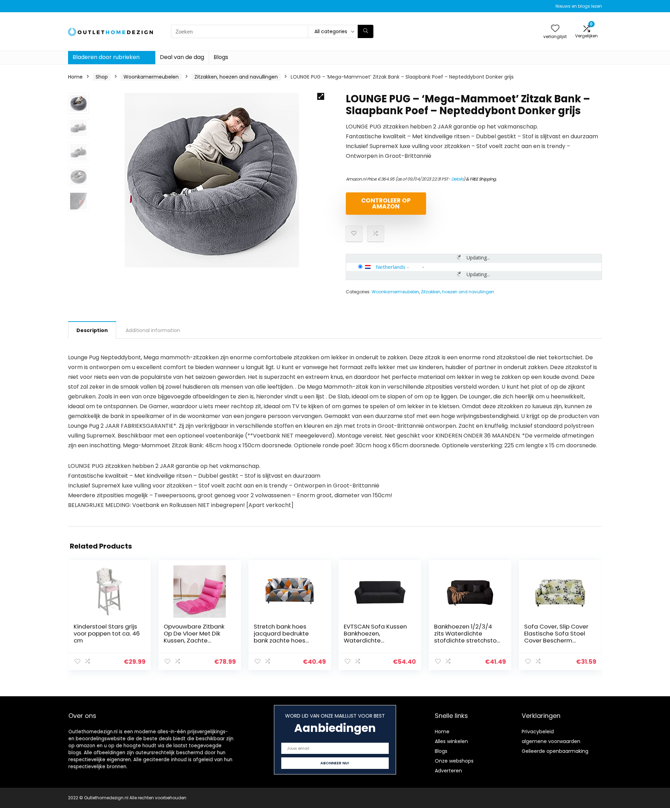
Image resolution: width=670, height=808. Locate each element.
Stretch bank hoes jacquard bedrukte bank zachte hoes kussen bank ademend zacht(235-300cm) (287, 640)
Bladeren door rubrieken (106, 57)
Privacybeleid (538, 731)
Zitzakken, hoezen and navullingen (236, 76)
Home (75, 76)
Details (457, 179)
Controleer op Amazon (386, 203)
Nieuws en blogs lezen (579, 6)
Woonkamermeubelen (151, 76)
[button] (320, 96)
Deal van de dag (182, 57)
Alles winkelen (451, 741)
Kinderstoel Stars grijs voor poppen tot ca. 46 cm (107, 633)
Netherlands (390, 266)
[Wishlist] (555, 29)
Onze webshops (454, 760)
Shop (102, 76)
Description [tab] (92, 330)
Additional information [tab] (153, 330)
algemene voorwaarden (551, 741)
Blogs (221, 57)
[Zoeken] (365, 31)
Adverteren (448, 770)
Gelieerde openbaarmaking (555, 751)
